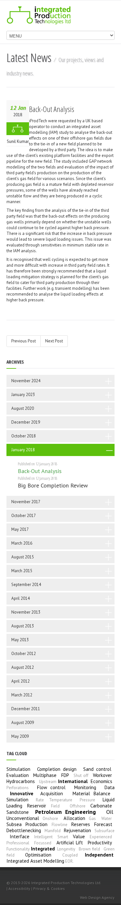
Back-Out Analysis (51, 109)
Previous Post (23, 341)
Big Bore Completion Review (53, 485)
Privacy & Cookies (49, 888)
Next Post (54, 341)
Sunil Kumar (18, 141)
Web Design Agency (97, 897)
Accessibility (19, 888)
